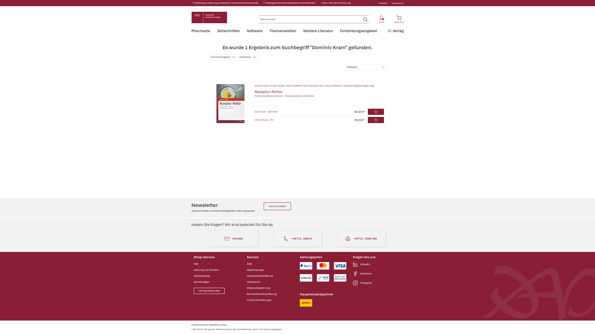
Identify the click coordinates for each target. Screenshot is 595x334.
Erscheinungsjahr (221, 57)
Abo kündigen (202, 282)
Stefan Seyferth (294, 85)
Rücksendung (202, 276)
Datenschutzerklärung (260, 276)
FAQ (196, 263)
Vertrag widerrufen (209, 290)
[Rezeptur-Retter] (230, 103)
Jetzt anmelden (277, 206)
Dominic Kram (262, 85)
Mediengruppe (255, 270)
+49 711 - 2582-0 (301, 238)
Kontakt (383, 3)
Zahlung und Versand (206, 270)
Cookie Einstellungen (259, 300)
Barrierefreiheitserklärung (262, 294)
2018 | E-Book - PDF (264, 120)
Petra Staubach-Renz (314, 85)
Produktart (245, 57)
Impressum (398, 3)
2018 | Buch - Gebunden (266, 111)
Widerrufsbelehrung (258, 288)
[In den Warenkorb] (376, 112)
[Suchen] (365, 19)
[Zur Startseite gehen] (209, 17)
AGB (249, 263)
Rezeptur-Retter (269, 92)
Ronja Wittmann (334, 85)
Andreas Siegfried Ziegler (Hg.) (359, 85)
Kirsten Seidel (277, 85)
